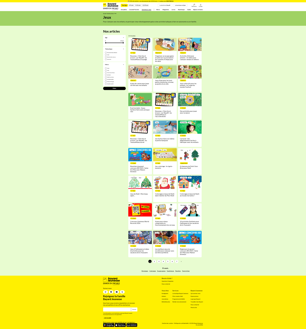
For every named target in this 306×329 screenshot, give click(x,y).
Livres (173, 9)
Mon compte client (177, 296)
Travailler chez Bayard (197, 302)
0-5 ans (131, 5)
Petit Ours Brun (110, 77)
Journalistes (165, 299)
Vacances (109, 59)
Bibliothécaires (166, 302)
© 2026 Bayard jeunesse (196, 323)
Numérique (181, 9)
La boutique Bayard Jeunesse (180, 293)
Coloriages (152, 271)
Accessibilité (199, 324)
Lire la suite (107, 318)
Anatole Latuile (110, 83)
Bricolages (145, 271)
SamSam (109, 75)
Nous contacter (166, 284)
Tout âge (124, 5)
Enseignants (165, 293)
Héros (158, 9)
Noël (108, 54)
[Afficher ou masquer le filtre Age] (123, 37)
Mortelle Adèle (110, 79)
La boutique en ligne (180, 5)
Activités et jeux (110, 13)
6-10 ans (138, 5)
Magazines (166, 9)
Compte (200, 6)
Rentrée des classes (111, 57)
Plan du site (194, 307)
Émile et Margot (110, 81)
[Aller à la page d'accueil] (110, 9)
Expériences (170, 271)
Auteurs (164, 296)
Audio (189, 9)
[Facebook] (111, 292)
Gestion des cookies (167, 323)
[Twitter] (122, 292)
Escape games (161, 271)
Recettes (178, 271)
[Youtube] (116, 292)
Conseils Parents (134, 9)
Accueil (104, 13)
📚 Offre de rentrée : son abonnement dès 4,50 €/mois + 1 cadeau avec (150, 1)
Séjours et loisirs (198, 9)
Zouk (108, 68)
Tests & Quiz (186, 271)
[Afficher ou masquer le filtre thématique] (123, 49)
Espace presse (194, 296)
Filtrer (114, 88)
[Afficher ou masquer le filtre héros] (123, 64)
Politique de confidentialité (181, 323)
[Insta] (105, 292)
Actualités (124, 9)
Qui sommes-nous (195, 293)
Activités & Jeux (146, 9)
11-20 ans (145, 5)
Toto (108, 70)
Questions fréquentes (167, 281)
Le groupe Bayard (195, 299)
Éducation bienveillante (112, 52)
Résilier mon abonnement (179, 302)
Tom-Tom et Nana (111, 72)
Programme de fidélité (178, 299)
